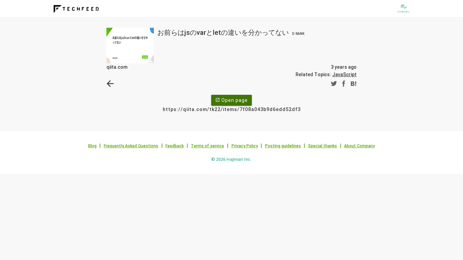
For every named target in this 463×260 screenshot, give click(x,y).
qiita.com (116, 67)
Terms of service (207, 146)
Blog (92, 146)
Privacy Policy (245, 146)
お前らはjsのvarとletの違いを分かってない (230, 32)
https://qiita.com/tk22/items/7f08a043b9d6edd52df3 (232, 109)
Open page (231, 100)
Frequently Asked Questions (131, 146)
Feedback (174, 146)
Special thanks (322, 146)
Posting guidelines (283, 146)
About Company (359, 146)
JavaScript (344, 74)
